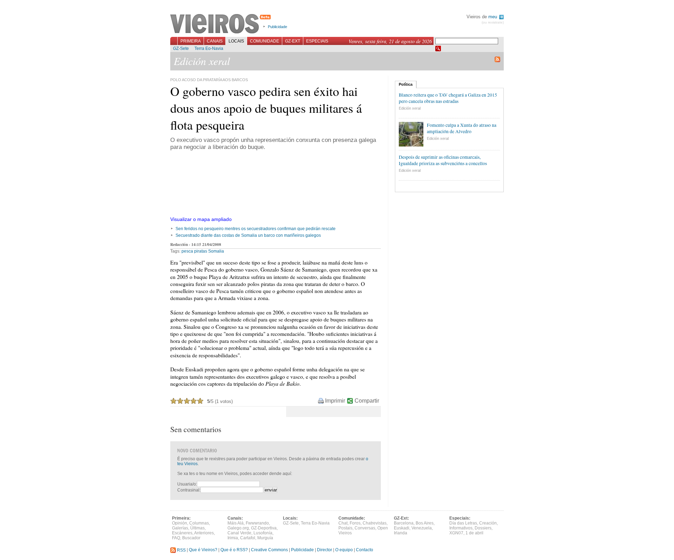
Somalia (216, 251)
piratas (200, 251)
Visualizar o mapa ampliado (201, 219)
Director (324, 550)
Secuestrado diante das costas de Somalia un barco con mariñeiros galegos (248, 235)
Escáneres (182, 532)
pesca (187, 251)
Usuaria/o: (187, 484)
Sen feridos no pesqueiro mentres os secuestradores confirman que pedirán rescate (256, 228)
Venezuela (421, 528)
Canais (215, 41)
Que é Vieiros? (203, 550)
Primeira (190, 41)
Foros (355, 523)
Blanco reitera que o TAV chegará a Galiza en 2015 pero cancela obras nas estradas (448, 98)
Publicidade (277, 27)
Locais (236, 41)
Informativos (461, 528)
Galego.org (238, 528)
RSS (181, 550)
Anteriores (204, 532)
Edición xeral (410, 108)
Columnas (199, 523)
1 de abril (474, 532)
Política (405, 84)
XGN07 (456, 532)
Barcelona (404, 523)
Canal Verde (239, 532)
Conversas (365, 528)
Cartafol (247, 537)
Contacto (364, 550)
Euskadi (401, 528)
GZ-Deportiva (264, 528)
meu (493, 16)
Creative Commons (269, 550)
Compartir (367, 401)
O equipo (344, 550)
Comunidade (264, 41)
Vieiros (221, 24)
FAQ (176, 537)
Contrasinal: (188, 490)
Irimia (232, 537)
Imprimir (335, 401)
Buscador (191, 537)
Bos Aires (425, 523)
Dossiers (483, 528)
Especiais (317, 41)
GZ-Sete (181, 48)
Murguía (265, 537)
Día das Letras (463, 523)
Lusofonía (262, 532)
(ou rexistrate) (493, 22)
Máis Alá (235, 523)
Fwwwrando (257, 523)
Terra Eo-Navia (208, 48)
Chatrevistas (374, 523)
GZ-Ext (292, 41)
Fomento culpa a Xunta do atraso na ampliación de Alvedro (461, 128)
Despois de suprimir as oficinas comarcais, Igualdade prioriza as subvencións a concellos (443, 160)
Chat (343, 523)
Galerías (180, 528)
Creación (488, 523)
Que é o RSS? (234, 550)
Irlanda (400, 532)
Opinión (179, 523)
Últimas (197, 528)
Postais (345, 528)
